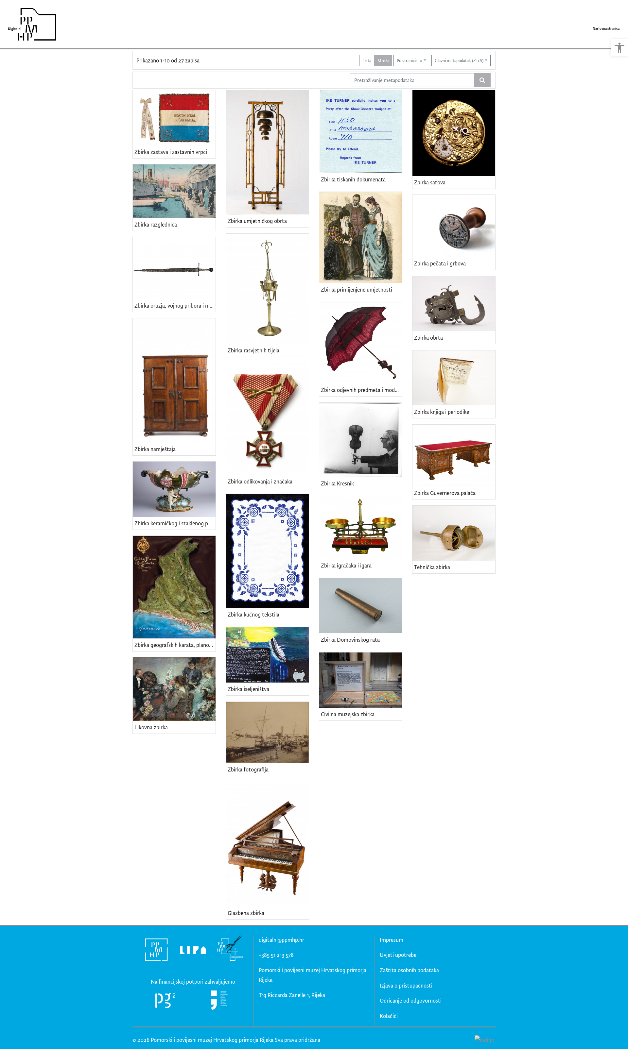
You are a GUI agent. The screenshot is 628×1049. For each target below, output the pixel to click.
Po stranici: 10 (409, 60)
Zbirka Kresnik (337, 483)
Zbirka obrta (428, 337)
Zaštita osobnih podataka (409, 970)
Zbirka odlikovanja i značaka (260, 481)
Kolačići (389, 1016)
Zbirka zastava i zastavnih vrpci (170, 152)
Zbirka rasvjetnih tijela (253, 350)
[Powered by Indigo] (484, 1039)
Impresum (391, 939)
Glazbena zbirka (246, 913)
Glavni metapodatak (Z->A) (459, 60)
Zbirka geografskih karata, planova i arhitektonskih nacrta (175, 645)
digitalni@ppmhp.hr (281, 939)
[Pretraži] (482, 80)
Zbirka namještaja (155, 449)
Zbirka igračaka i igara (346, 565)
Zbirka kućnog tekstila (253, 614)
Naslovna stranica (606, 28)
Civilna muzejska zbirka (348, 714)
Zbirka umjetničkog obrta (257, 221)
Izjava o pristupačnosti (406, 985)
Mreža (383, 60)
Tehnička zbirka (432, 567)
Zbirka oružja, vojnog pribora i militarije (175, 305)
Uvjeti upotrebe (398, 954)
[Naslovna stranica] (30, 24)
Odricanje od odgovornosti (411, 1000)
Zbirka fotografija (248, 769)
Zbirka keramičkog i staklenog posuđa (175, 523)
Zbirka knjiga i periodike (441, 411)
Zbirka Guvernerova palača (445, 493)
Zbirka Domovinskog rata (350, 639)
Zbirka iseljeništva (248, 689)
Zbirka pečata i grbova (440, 263)
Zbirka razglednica (155, 224)
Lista (366, 60)
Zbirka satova (429, 182)
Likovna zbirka (151, 727)
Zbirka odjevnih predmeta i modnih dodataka (361, 390)
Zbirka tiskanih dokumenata (353, 179)
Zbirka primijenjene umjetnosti (356, 289)
